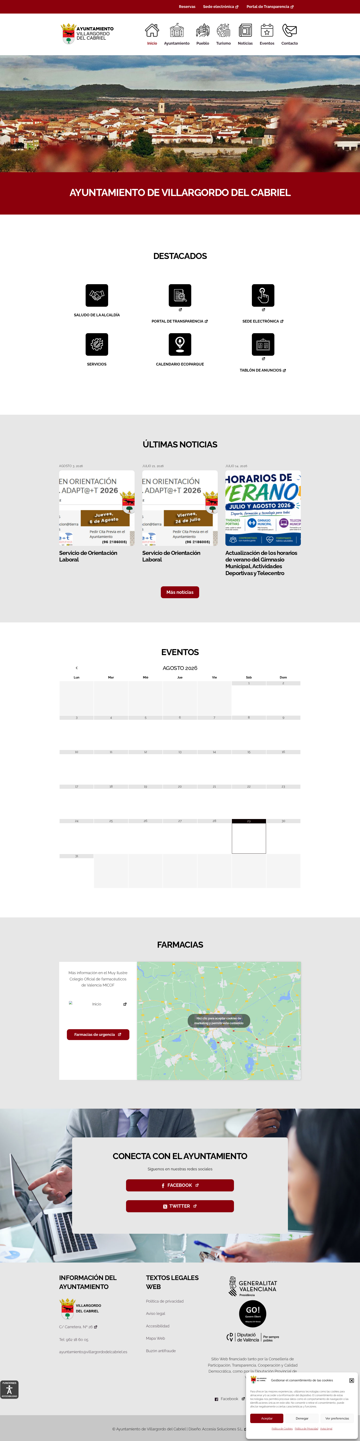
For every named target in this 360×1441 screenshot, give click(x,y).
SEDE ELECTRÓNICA (260, 321)
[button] (352, 1380)
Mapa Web (155, 1338)
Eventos (267, 43)
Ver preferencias (337, 1418)
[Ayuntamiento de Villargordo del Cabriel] (87, 44)
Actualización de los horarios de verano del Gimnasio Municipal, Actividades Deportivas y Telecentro (261, 563)
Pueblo (202, 43)
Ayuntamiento (177, 43)
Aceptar (266, 1418)
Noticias (245, 43)
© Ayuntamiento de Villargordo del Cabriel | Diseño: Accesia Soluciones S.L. (177, 1429)
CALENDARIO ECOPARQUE (180, 364)
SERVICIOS (96, 364)
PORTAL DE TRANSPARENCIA (177, 321)
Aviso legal (326, 1428)
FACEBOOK (180, 1185)
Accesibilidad (157, 1326)
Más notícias (180, 592)
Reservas (187, 6)
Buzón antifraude (161, 1351)
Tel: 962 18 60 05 (73, 1339)
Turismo (223, 43)
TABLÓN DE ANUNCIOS (260, 370)
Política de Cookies (282, 1428)
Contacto (289, 43)
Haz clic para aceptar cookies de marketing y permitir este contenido (218, 1021)
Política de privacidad (165, 1301)
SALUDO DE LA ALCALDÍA (97, 315)
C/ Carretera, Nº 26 (76, 1327)
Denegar (302, 1418)
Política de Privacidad (306, 1428)
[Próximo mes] (283, 668)
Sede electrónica (218, 6)
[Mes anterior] (77, 668)
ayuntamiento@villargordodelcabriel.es (93, 1352)
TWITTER (179, 1206)
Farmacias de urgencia (94, 1034)
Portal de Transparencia (268, 6)
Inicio (152, 43)
